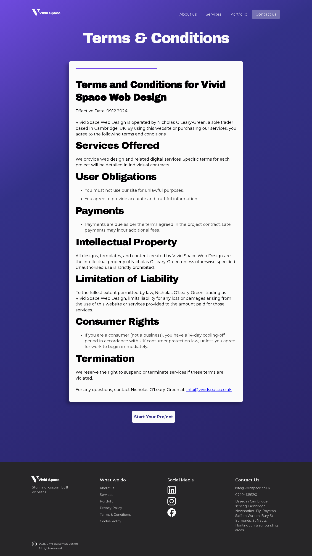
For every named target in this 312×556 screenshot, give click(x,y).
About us (188, 14)
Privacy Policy (111, 508)
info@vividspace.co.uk (209, 389)
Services (213, 14)
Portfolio (238, 14)
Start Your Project (153, 416)
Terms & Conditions (115, 515)
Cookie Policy (110, 521)
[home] (46, 11)
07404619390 (246, 495)
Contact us (266, 14)
